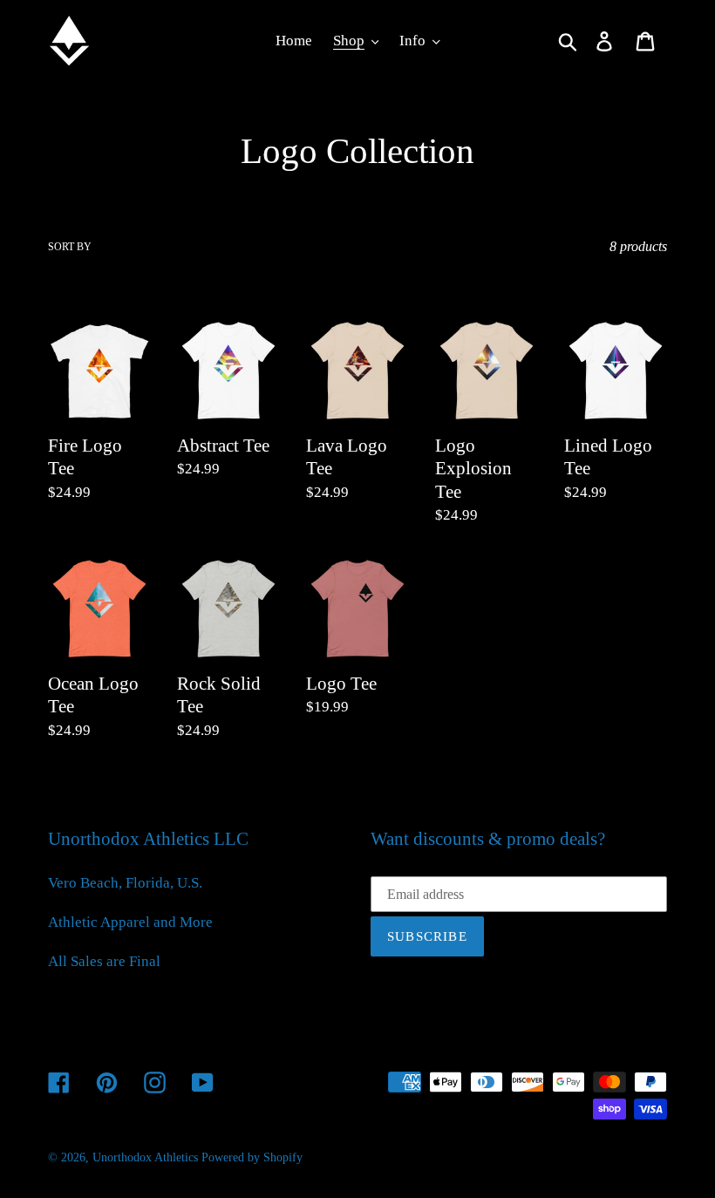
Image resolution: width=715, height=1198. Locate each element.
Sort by (70, 247)
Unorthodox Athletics (145, 1157)
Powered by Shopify (252, 1157)
